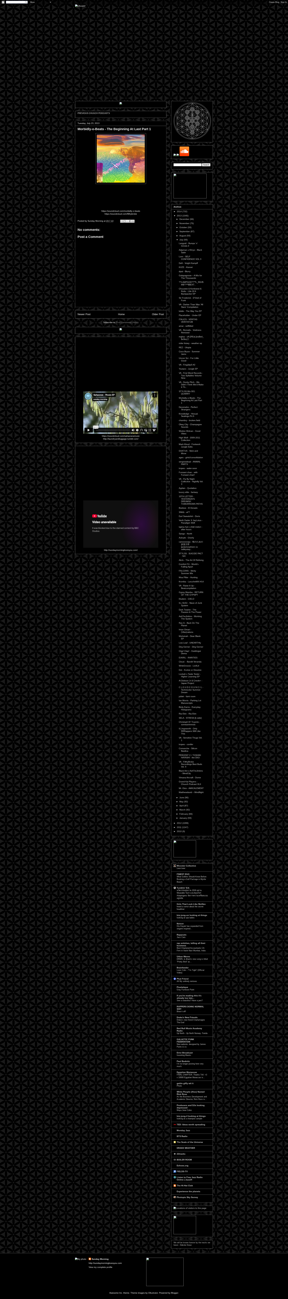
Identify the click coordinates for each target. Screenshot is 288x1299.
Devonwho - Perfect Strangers (188, 408)
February (184, 814)
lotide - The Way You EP (190, 311)
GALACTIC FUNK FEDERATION (185, 1040)
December (184, 219)
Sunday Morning (100, 1259)
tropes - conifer (186, 744)
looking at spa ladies (186, 918)
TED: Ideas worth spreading (191, 1124)
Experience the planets (188, 1191)
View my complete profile (100, 1267)
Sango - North (185, 533)
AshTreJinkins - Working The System (190, 617)
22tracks (181, 1154)
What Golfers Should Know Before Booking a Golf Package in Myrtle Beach (191, 879)
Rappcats (181, 935)
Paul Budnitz (183, 1061)
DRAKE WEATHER (186, 1148)
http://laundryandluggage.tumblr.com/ (120, 439)
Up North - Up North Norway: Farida (192, 1033)
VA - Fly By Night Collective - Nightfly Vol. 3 (191, 481)
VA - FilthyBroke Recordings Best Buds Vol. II (190, 764)
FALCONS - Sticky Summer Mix (187, 572)
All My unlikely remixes (187, 981)
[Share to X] (127, 221)
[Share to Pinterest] (133, 221)
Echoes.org (182, 1165)
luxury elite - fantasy (188, 492)
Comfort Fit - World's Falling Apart (188, 565)
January (183, 818)
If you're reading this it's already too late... (189, 996)
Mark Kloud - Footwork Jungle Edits (189, 445)
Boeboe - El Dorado (188, 508)
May (181, 801)
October (183, 227)
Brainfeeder (183, 967)
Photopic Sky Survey (187, 1197)
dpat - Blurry (184, 271)
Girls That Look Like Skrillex (191, 904)
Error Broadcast (185, 1052)
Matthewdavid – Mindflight (191, 792)
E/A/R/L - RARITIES (188, 657)
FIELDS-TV (182, 1171)
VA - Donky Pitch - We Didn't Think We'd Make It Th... (191, 384)
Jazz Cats (181, 937)
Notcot (180, 923)
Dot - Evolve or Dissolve (190, 670)
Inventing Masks (184, 1055)
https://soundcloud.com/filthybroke (121, 214)
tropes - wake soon (188, 468)
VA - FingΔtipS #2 (187, 365)
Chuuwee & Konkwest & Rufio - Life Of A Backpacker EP (190, 291)
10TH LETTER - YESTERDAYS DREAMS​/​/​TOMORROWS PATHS (191, 500)
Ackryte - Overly (186, 537)
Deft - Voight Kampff (188, 263)
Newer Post (84, 314)
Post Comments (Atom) (127, 322)
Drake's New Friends (187, 1017)
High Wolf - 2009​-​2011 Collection (189, 438)
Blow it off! (181, 1011)
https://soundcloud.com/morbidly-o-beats (120, 211)
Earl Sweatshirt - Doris (189, 516)
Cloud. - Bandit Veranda (190, 661)
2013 (179, 215)
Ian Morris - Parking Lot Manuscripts (190, 701)
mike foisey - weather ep (190, 343)
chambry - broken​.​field (189, 420)
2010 (179, 831)
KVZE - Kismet (186, 267)
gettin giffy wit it (185, 1083)
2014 (179, 211)
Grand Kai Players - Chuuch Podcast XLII (190, 782)
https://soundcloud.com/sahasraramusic (121, 436)
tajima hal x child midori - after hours (190, 528)
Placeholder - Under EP (190, 315)
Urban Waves (183, 956)
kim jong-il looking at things (191, 1116)
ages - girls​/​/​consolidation (191, 457)
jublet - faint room (187, 696)
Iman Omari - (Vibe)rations (186, 630)
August (183, 235)
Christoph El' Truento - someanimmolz (189, 723)
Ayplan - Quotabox (187, 488)
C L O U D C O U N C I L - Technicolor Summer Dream (191, 690)
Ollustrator (153, 1293)
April (181, 805)
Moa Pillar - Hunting (188, 577)
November (184, 223)
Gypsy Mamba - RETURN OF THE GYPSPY (191, 593)
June (182, 797)
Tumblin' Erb (183, 888)
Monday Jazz (183, 1130)
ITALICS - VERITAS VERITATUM (188, 320)
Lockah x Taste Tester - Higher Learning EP (190, 675)
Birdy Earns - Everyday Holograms (190, 708)
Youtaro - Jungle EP (188, 369)
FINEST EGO (183, 874)
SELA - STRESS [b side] (190, 718)
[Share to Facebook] (130, 221)
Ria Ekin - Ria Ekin (187, 713)
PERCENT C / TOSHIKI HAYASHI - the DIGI (190, 756)
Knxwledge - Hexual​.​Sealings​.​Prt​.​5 (188, 415)
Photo (179, 1086)
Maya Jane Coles (184, 1110)
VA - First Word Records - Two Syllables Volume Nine (191, 375)
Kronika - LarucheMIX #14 (191, 581)
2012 (179, 823)
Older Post (158, 314)
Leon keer (181, 868)
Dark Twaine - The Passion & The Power (190, 610)
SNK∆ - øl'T (184, 512)
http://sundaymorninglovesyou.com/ (121, 550)
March (182, 809)
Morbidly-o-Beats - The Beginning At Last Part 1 (190, 400)
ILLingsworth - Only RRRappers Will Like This (190, 731)
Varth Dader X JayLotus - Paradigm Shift (191, 521)
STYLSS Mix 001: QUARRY (187, 392)
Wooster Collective (186, 866)
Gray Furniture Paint (185, 990)
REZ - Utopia (185, 347)
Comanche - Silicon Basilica (188, 749)
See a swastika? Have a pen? (190, 1000)
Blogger (174, 1293)
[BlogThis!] (124, 221)
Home (121, 314)
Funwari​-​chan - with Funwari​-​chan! (188, 473)
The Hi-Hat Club (185, 1185)
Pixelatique (182, 987)
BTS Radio (182, 1136)
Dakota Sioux (186, 1245)
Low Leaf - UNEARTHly (190, 643)
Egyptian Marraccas (187, 1072)
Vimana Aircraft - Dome (190, 777)
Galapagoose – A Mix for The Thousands (190, 276)
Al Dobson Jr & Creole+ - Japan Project (190, 681)
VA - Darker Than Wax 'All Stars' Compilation (191, 305)
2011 (179, 827)
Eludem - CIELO (186, 599)
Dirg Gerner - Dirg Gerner (191, 647)
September (184, 231)
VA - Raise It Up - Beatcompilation (187, 586)
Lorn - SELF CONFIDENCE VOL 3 (190, 257)
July (181, 239)
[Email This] (121, 221)
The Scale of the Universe (190, 1142)
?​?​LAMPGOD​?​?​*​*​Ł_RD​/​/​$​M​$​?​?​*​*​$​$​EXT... (191, 283)
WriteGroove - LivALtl (189, 666)
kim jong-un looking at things (192, 915)
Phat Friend (183, 979)
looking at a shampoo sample (189, 1118)
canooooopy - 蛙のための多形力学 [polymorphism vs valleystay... (191, 545)
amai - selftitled (186, 326)
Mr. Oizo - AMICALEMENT (191, 788)
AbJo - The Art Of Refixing (191, 560)
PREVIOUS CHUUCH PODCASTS (94, 113)
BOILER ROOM (184, 1159)
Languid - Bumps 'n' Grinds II (188, 244)
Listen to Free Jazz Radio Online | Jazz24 (190, 1178)
